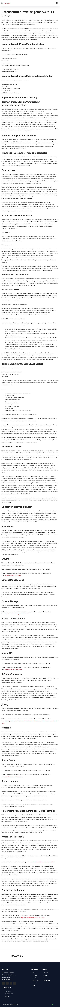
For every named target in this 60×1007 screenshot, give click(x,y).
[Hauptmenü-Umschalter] (57, 3)
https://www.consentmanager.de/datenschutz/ (16, 614)
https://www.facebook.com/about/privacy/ (44, 862)
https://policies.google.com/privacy (13, 669)
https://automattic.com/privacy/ (13, 575)
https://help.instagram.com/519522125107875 (32, 917)
